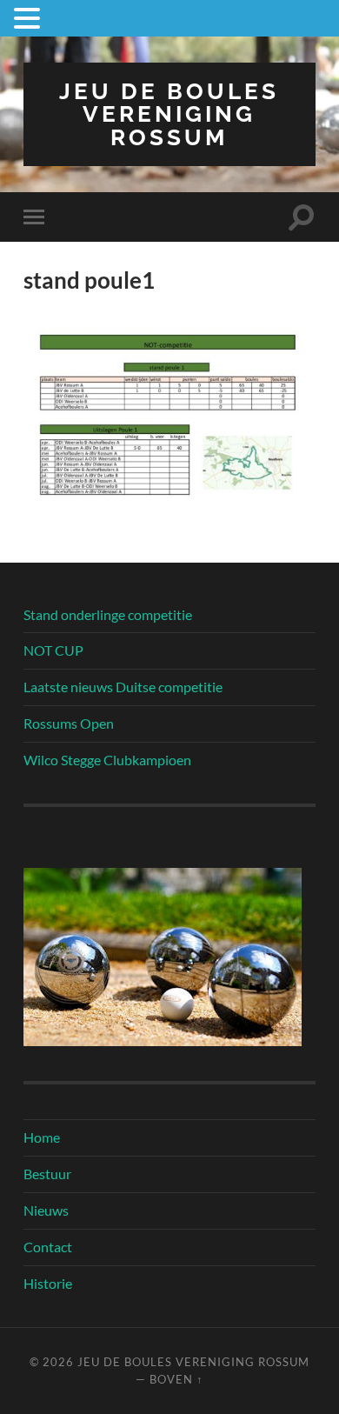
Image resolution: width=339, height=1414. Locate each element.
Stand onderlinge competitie (107, 614)
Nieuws (46, 1210)
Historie (47, 1283)
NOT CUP (53, 650)
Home (41, 1137)
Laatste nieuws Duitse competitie (123, 686)
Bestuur (47, 1173)
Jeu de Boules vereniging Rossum (169, 113)
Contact (47, 1246)
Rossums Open (68, 723)
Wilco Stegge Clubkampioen (107, 759)
